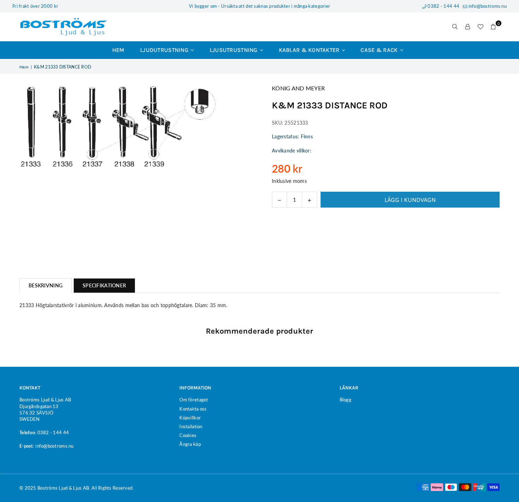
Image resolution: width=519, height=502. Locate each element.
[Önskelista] (480, 26)
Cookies (187, 435)
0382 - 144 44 (442, 6)
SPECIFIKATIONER (104, 285)
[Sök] (455, 26)
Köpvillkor (190, 417)
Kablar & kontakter (310, 50)
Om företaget (193, 399)
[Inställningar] (467, 26)
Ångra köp (190, 444)
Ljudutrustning (165, 50)
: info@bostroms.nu (53, 446)
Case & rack (379, 50)
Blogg (345, 399)
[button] (493, 26)
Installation (190, 426)
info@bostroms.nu (487, 6)
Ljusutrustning (234, 50)
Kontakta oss (193, 409)
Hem (118, 50)
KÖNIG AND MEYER (298, 88)
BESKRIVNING (45, 285)
